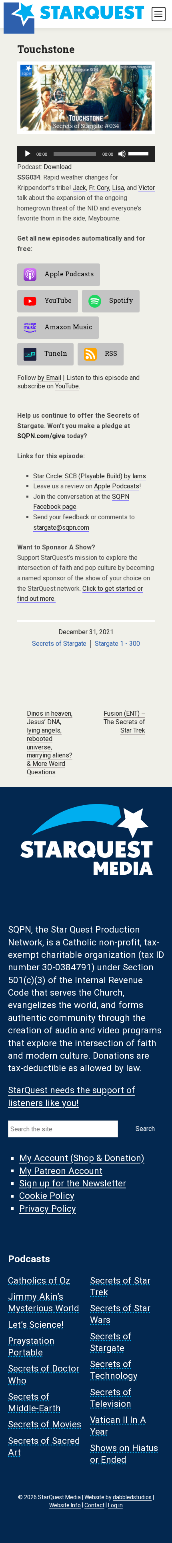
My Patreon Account (60, 1170)
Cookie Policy (46, 1196)
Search (145, 1129)
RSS (111, 353)
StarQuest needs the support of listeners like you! (71, 1096)
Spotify (121, 300)
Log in (115, 1505)
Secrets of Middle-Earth (34, 1402)
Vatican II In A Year (118, 1426)
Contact (94, 1505)
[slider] (139, 153)
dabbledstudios (132, 1497)
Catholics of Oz (39, 1280)
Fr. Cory (99, 188)
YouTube (58, 300)
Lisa (118, 188)
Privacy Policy (47, 1208)
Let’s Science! (36, 1324)
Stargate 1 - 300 (117, 643)
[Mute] (122, 154)
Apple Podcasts (69, 273)
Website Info (65, 1505)
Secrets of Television (111, 1398)
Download (58, 167)
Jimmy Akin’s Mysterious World (43, 1303)
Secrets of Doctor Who (43, 1374)
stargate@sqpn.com (61, 527)
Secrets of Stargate (59, 643)
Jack (79, 188)
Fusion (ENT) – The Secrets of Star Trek (124, 722)
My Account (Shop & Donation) (81, 1158)
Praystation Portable (31, 1346)
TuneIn (55, 353)
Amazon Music (68, 326)
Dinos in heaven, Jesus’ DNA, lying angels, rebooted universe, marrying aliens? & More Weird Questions (49, 743)
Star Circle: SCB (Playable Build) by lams (89, 476)
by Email (49, 378)
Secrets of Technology (114, 1370)
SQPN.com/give (41, 436)
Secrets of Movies (44, 1424)
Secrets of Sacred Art (44, 1446)
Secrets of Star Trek (120, 1286)
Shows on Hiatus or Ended (124, 1454)
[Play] (28, 154)
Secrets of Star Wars (120, 1314)
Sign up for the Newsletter (72, 1183)
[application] (86, 154)
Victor (146, 188)
